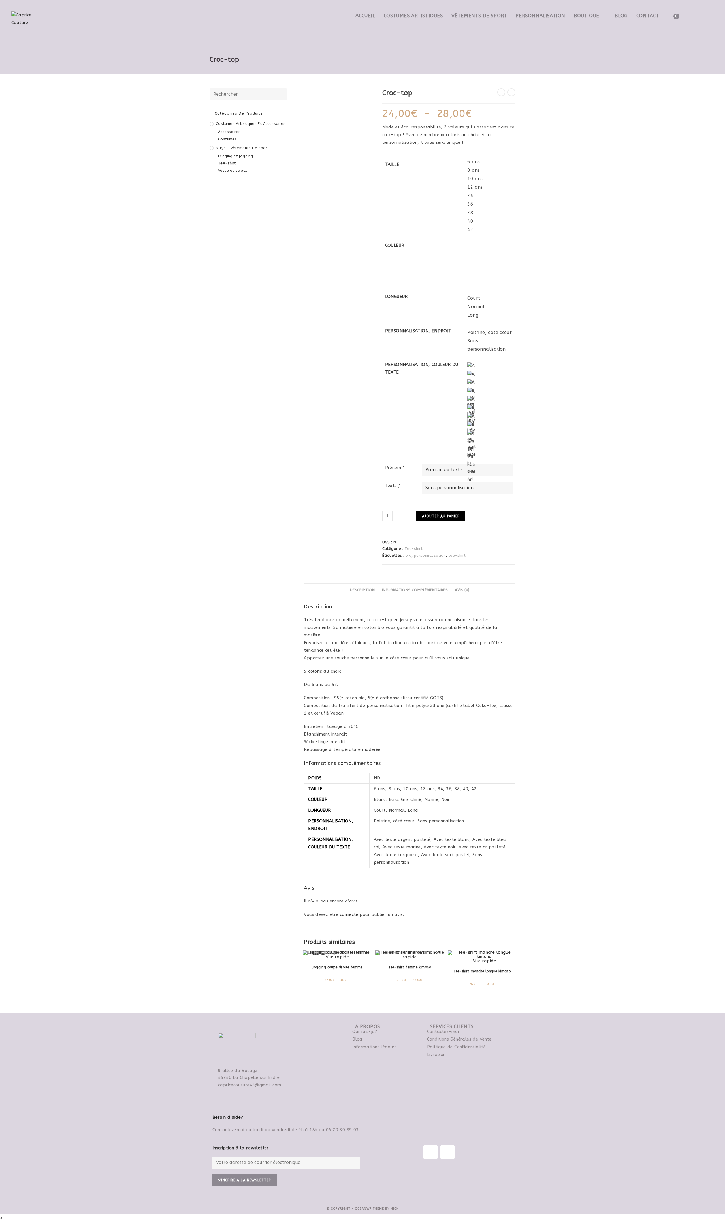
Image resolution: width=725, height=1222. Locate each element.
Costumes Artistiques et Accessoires (250, 123)
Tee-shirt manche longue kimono (482, 971)
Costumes (227, 139)
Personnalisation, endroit (418, 330)
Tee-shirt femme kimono (409, 967)
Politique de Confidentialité (456, 1046)
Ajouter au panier (441, 516)
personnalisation (430, 555)
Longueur (396, 296)
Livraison (436, 1054)
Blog (357, 1039)
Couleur (394, 245)
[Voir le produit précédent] (501, 92)
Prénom (395, 467)
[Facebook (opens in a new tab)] (702, 15)
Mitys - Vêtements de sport (242, 148)
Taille (392, 164)
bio (408, 555)
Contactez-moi (443, 1031)
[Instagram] (447, 1152)
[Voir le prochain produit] (511, 92)
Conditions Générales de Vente (459, 1039)
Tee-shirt (413, 548)
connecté (349, 914)
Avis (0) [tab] (462, 590)
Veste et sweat (233, 170)
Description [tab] (362, 590)
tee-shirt (457, 555)
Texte (393, 485)
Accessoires (229, 132)
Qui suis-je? (364, 1031)
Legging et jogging (235, 156)
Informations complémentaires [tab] (415, 590)
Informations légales (374, 1046)
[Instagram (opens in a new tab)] (711, 15)
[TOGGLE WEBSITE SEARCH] (689, 15)
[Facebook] (430, 1152)
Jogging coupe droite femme (337, 967)
